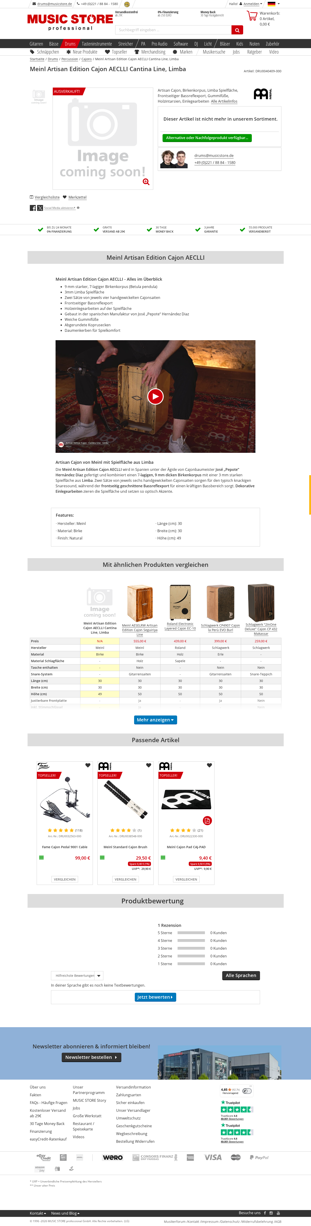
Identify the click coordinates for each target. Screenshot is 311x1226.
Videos (78, 1136)
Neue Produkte (85, 51)
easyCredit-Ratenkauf (48, 1139)
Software (181, 43)
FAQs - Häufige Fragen (48, 1102)
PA (143, 43)
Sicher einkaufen (130, 1102)
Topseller (119, 51)
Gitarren (36, 43)
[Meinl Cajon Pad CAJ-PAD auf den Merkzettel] (209, 765)
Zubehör (272, 43)
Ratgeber (254, 51)
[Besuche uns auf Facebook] (264, 1213)
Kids (239, 43)
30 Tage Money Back (47, 1123)
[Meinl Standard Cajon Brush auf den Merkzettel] (148, 765)
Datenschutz (230, 1221)
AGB (278, 1221)
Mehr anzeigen (153, 720)
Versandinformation (133, 1087)
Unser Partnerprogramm (89, 1090)
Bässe (54, 43)
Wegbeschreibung (131, 1133)
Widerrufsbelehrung (257, 1221)
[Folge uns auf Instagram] (271, 1213)
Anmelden (251, 4)
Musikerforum (175, 1221)
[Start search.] (237, 29)
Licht (208, 43)
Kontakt (36, 1213)
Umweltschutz (128, 1118)
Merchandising (154, 51)
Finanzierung (41, 1131)
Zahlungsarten (128, 1094)
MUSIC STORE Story (89, 1100)
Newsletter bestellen (88, 1057)
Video (274, 51)
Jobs (236, 51)
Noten (255, 43)
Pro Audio (159, 43)
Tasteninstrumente (97, 43)
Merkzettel (78, 197)
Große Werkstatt (87, 1115)
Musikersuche (214, 51)
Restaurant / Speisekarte (83, 1126)
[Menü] (250, 1087)
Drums (70, 43)
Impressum (210, 1221)
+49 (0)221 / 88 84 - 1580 (214, 162)
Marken (186, 51)
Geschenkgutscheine (134, 1125)
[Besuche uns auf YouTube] (278, 1213)
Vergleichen (65, 879)
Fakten (35, 1094)
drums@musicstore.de (54, 4)
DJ (196, 43)
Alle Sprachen (241, 975)
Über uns (38, 1087)
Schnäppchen (48, 51)
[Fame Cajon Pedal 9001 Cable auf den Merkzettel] (87, 765)
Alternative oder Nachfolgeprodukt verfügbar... (207, 137)
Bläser (225, 43)
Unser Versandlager (133, 1110)
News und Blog (64, 1213)
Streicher (125, 43)
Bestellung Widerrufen (135, 1141)
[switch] (247, 1091)
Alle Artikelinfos (224, 101)
